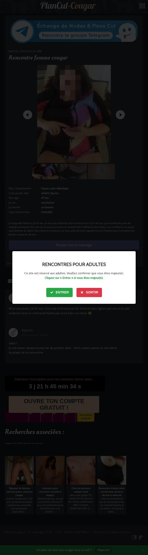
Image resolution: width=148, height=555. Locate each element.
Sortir (92, 292)
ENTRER (62, 292)
